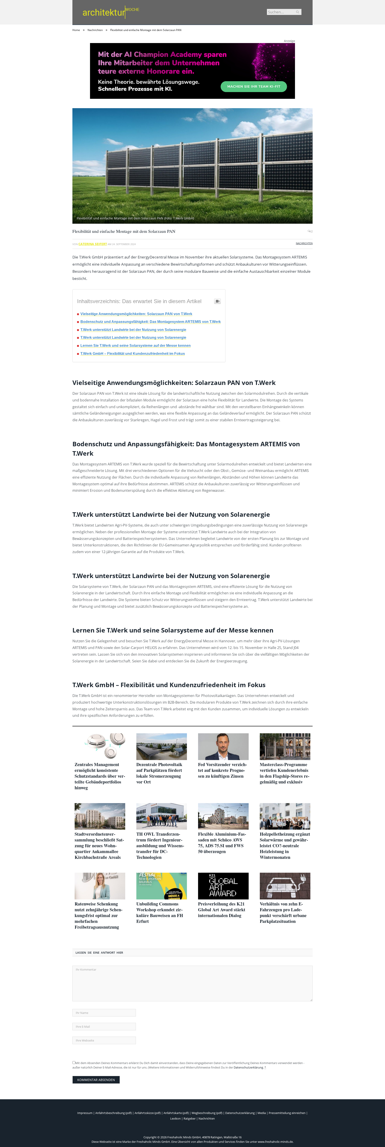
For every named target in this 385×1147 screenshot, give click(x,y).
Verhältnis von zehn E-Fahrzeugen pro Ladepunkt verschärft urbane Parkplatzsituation (283, 912)
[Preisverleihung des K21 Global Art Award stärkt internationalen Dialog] (223, 886)
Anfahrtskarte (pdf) (176, 1113)
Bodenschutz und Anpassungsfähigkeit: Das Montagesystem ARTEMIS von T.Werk (150, 322)
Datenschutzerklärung (248, 1067)
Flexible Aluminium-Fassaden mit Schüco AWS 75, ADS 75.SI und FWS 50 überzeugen (222, 842)
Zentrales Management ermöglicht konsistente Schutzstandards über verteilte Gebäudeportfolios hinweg (100, 776)
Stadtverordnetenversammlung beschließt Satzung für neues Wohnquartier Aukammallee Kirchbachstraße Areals (99, 845)
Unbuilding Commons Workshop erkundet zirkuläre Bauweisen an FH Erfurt (159, 912)
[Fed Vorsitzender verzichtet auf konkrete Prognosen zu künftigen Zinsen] (223, 746)
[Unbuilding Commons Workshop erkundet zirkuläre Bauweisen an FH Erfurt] (161, 886)
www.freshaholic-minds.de (275, 1142)
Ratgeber (190, 1118)
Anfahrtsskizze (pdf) (148, 1113)
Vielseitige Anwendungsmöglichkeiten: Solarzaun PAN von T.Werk (136, 314)
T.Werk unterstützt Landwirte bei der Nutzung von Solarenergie (133, 330)
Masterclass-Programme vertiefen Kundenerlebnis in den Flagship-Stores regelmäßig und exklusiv (284, 773)
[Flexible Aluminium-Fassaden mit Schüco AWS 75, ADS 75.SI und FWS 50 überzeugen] (223, 816)
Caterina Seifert (92, 244)
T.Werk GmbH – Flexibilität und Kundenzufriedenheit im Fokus (132, 353)
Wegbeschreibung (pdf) (207, 1113)
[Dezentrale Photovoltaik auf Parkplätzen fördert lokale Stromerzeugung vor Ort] (161, 746)
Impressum (84, 1113)
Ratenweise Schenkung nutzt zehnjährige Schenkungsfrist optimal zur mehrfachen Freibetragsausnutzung (99, 915)
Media (262, 1113)
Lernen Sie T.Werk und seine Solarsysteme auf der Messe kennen (135, 345)
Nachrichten (304, 243)
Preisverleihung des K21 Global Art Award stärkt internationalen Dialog (221, 909)
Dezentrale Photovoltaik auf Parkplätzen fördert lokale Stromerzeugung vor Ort (159, 773)
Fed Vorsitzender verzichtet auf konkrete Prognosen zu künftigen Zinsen (222, 770)
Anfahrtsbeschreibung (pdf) (113, 1113)
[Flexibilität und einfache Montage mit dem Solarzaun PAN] (192, 166)
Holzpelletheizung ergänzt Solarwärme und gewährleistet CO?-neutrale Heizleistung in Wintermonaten (285, 845)
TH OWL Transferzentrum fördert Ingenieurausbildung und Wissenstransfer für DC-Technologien (160, 845)
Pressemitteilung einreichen (287, 1113)
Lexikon (175, 1118)
